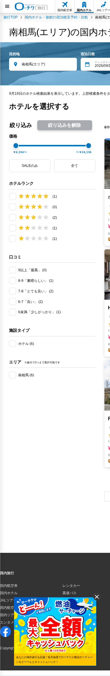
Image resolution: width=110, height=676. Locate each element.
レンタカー (71, 586)
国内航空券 (9, 586)
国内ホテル (9, 593)
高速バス (69, 593)
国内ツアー (9, 615)
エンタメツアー (12, 622)
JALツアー (8, 600)
